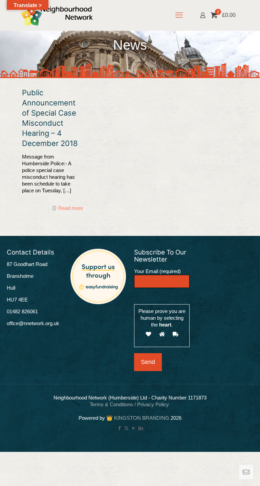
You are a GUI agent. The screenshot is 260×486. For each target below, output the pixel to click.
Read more (70, 208)
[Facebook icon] (119, 428)
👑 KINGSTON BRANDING (137, 418)
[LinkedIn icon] (140, 428)
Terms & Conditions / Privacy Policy (130, 404)
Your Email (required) (157, 271)
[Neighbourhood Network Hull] (57, 15)
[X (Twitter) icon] (126, 428)
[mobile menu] (179, 15)
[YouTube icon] (133, 428)
